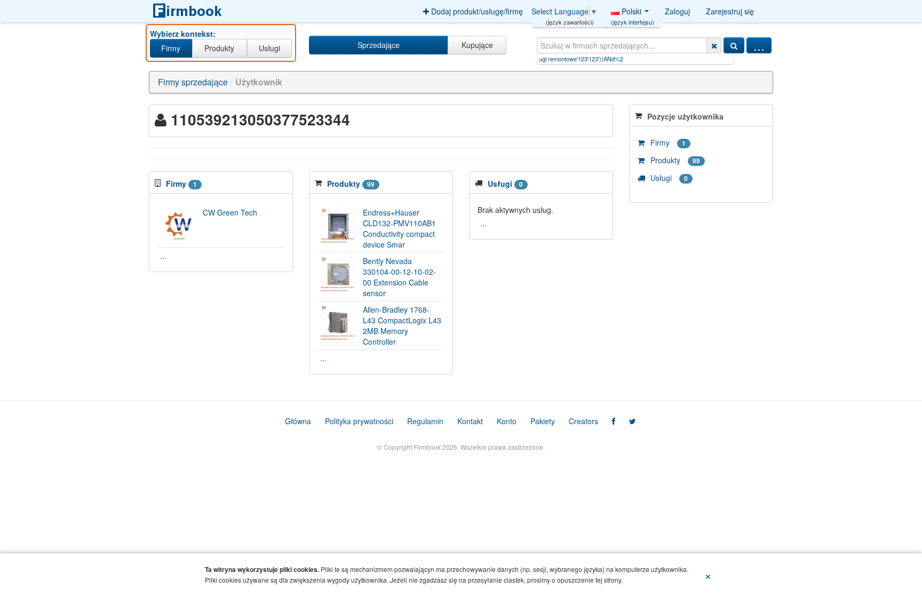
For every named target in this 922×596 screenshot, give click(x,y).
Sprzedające (378, 44)
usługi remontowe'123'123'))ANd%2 (552, 58)
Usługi (269, 48)
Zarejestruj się (730, 11)
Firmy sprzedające (193, 82)
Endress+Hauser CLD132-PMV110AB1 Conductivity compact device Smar (399, 228)
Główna (298, 421)
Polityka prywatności (359, 421)
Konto (506, 421)
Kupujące (477, 44)
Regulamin (425, 421)
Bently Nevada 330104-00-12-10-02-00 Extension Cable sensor (399, 277)
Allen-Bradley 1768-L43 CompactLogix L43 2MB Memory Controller (402, 325)
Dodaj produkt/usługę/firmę (476, 11)
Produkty (219, 48)
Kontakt (470, 421)
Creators (583, 421)
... (759, 45)
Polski (632, 14)
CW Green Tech (230, 212)
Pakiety (542, 421)
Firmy (170, 48)
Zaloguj (677, 11)
